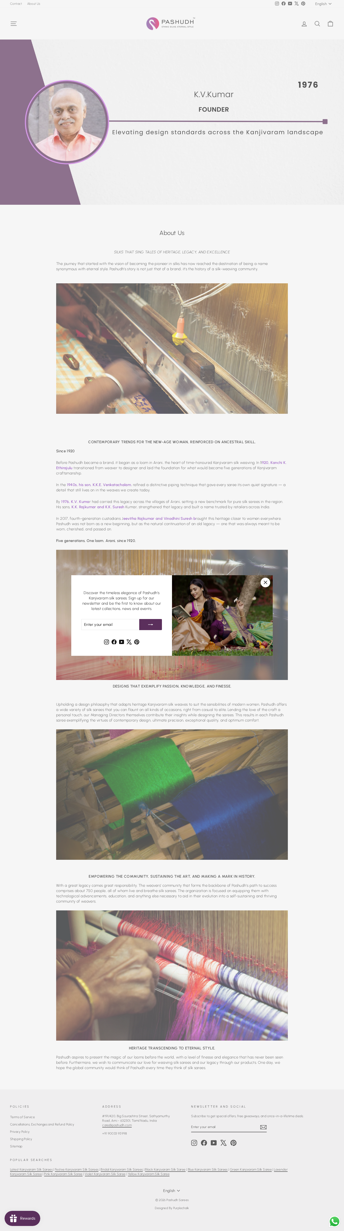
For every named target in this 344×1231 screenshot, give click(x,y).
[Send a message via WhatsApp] (334, 1221)
